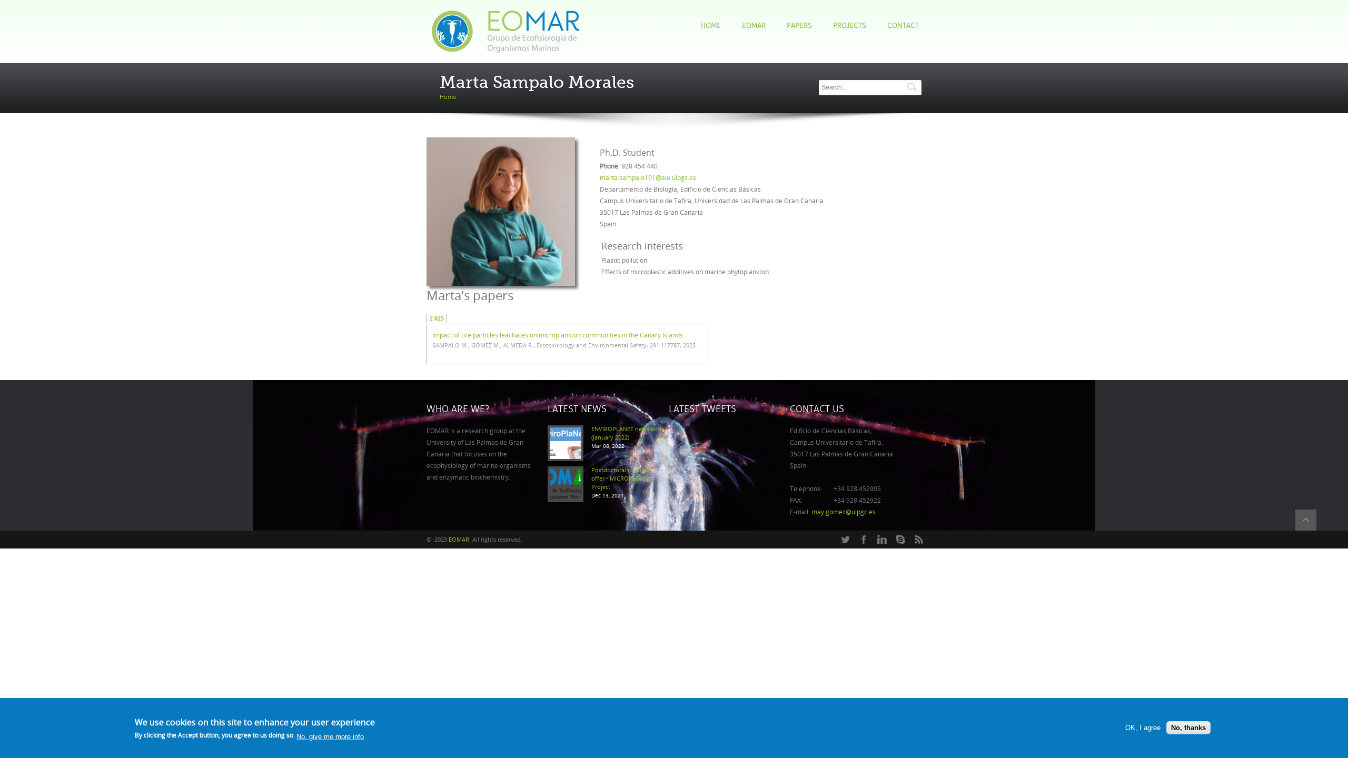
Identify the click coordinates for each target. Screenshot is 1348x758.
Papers (799, 25)
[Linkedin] (882, 540)
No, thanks (1188, 728)
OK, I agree (1143, 728)
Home (710, 25)
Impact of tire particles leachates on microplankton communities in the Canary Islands (557, 335)
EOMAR (754, 25)
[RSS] (919, 540)
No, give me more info (330, 737)
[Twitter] (845, 540)
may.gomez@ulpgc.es (843, 512)
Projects (849, 25)
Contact (903, 25)
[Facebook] (863, 540)
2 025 (437, 318)
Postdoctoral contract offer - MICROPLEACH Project (620, 479)
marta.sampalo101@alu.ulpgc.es (648, 178)
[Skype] (900, 540)
